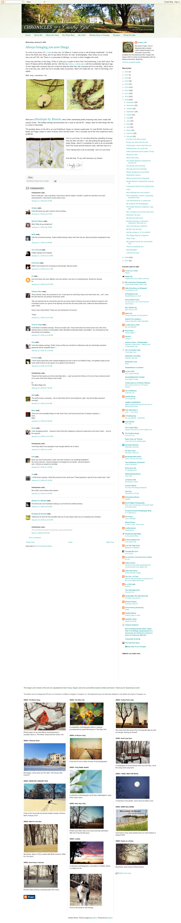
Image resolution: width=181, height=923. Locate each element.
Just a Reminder (130, 518)
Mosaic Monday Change (133, 573)
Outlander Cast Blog (132, 356)
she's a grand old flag (132, 373)
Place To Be (130, 238)
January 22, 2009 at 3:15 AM (42, 366)
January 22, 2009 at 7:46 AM (42, 388)
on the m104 (129, 371)
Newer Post (30, 542)
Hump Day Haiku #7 (131, 604)
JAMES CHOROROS (132, 402)
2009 (127, 100)
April (128, 127)
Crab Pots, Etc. (130, 393)
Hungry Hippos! (130, 333)
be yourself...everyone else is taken (138, 557)
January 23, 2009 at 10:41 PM (42, 520)
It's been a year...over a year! (134, 524)
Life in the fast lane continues (136, 226)
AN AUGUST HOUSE (132, 493)
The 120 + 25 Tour (131, 577)
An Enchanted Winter (132, 536)
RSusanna (35, 263)
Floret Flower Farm (132, 300)
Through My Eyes (131, 551)
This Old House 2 (131, 410)
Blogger (109, 918)
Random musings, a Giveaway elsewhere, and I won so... (137, 222)
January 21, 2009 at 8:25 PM (42, 201)
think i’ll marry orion (131, 309)
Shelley (34, 208)
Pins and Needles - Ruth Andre (135, 418)
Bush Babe (129, 331)
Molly (34, 234)
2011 (127, 93)
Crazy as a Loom (131, 271)
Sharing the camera (133, 175)
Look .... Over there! (131, 412)
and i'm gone (129, 553)
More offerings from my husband (137, 193)
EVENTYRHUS (130, 613)
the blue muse (130, 451)
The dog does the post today (136, 169)
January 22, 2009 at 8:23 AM (42, 403)
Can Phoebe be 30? (131, 290)
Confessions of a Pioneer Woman (137, 383)
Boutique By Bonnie (39, 514)
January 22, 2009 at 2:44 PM (42, 467)
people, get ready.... (131, 621)
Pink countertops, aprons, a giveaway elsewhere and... (139, 196)
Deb (33, 457)
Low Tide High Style (132, 546)
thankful (127, 586)
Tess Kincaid (36, 250)
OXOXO (128, 337)
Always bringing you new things (47, 47)
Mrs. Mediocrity (131, 308)
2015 (127, 81)
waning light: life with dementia (136, 596)
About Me (38, 35)
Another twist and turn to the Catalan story (138, 429)
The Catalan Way (131, 428)
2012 (127, 90)
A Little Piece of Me (132, 325)
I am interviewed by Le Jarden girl (138, 201)
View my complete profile (131, 62)
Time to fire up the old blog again (135, 441)
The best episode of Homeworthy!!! (136, 315)
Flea (33, 342)
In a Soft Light (130, 584)
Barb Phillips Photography (135, 503)
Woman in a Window (39, 501)
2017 (127, 75)
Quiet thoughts (131, 250)
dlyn (33, 395)
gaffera (94, 918)
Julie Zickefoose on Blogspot (136, 288)
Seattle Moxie (130, 397)
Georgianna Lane (131, 294)
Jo (32, 474)
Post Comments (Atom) (43, 546)
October (130, 109)
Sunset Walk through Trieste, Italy (136, 284)
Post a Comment (35, 538)
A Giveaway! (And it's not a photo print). (140, 186)
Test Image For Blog (131, 379)
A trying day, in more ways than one (139, 145)
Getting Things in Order (132, 615)
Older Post (110, 542)
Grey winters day (130, 542)
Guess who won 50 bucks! (133, 458)
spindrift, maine (131, 619)
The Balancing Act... (131, 470)
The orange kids (130, 398)
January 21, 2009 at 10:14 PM (42, 256)
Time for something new (135, 247)
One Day (128, 491)
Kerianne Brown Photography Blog (138, 511)
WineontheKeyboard (132, 474)
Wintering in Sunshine (132, 447)
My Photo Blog (68, 35)
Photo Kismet (130, 522)
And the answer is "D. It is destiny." (138, 232)
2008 (127, 257)
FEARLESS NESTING (133, 534)
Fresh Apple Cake (131, 352)
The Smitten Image (132, 433)
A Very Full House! (131, 464)
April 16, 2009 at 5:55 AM (41, 533)
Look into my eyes (132, 253)
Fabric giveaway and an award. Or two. (140, 151)
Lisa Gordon (129, 422)
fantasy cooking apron (76, 64)
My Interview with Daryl (134, 218)
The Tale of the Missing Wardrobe (136, 487)
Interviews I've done (133, 215)
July (128, 118)
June (129, 121)
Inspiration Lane (131, 362)
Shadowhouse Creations (134, 368)
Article (127, 609)
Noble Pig (128, 277)
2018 (127, 72)
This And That (129, 592)
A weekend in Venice (131, 482)
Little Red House (131, 571)
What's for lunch (132, 155)
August (129, 115)
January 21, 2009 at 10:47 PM (42, 269)
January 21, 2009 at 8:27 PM (42, 214)
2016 (127, 78)
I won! (128, 189)
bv (32, 276)
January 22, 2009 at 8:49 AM (42, 421)
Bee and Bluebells (130, 327)
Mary (33, 410)
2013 (127, 87)
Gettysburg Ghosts (132, 497)
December (130, 102)
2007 (127, 261)
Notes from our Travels (133, 439)
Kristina (34, 358)
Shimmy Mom (37, 291)
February (130, 133)
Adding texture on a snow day (137, 148)
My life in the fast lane (134, 229)
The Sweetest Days (132, 643)
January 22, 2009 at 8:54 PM (42, 507)
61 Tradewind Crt (130, 513)
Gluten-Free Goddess (133, 319)
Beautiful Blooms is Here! (133, 296)
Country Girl (142, 42)
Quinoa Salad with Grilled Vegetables (137, 321)
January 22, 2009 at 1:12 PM (42, 450)
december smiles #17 (132, 453)
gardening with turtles (133, 457)
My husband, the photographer (137, 204)
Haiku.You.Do (130, 563)
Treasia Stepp (37, 325)
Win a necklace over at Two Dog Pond (140, 212)
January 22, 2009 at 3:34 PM (42, 480)
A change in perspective (132, 598)
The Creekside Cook (132, 350)
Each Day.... (129, 517)
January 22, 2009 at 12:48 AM (42, 351)
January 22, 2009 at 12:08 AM (42, 335)
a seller (48, 52)
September (131, 112)
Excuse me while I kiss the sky (137, 142)
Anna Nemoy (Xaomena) (134, 608)
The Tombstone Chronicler (135, 462)
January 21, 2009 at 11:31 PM (42, 318)
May (128, 124)
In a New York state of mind (136, 139)
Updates (128, 499)
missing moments (132, 445)
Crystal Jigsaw (130, 486)
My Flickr (82, 35)
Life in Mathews (131, 391)
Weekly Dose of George (99, 35)
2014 (127, 84)
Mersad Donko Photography (135, 282)
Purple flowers (129, 530)
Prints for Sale (129, 35)
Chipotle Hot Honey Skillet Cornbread (137, 278)
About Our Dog (52, 35)
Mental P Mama (37, 221)
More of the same (132, 158)
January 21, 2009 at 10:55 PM (42, 284)
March (129, 130)
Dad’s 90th (128, 476)
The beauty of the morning (135, 166)
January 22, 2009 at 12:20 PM (42, 436)
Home (27, 35)
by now (127, 559)
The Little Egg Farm (132, 590)
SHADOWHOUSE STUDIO (134, 377)
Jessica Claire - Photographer (136, 342)
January (130, 136)
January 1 (128, 338)
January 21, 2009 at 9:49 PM (42, 243)
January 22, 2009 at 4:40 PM (42, 493)
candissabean (130, 528)
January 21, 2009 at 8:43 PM (42, 227)
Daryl (34, 428)
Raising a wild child (131, 358)
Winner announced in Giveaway (137, 178)
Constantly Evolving (132, 639)
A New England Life (132, 540)
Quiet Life (128, 313)
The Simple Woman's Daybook (137, 235)
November (130, 105)
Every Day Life (130, 468)
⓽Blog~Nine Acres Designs (135, 647)
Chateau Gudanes (132, 625)
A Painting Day (130, 416)
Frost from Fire (130, 435)
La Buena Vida (130, 480)
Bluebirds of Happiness (132, 547)
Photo (127, 364)
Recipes (116, 35)
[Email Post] (54, 181)
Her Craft (128, 424)
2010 (127, 96)
